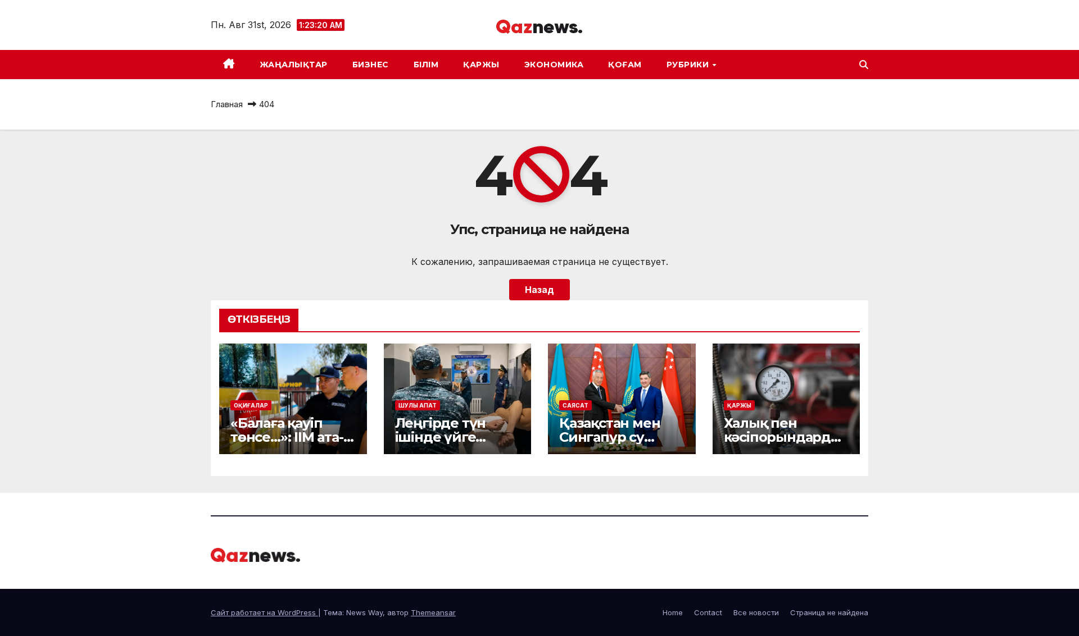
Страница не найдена (829, 612)
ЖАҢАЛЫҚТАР (294, 65)
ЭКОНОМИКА (554, 65)
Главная (227, 104)
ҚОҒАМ (625, 65)
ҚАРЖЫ (481, 65)
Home (673, 612)
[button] (863, 64)
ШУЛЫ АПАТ (417, 405)
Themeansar (433, 612)
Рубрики (689, 65)
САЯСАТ (575, 405)
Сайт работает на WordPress (264, 612)
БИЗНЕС (370, 65)
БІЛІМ (426, 65)
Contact (708, 612)
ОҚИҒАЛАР (251, 405)
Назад (539, 289)
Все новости (756, 612)
